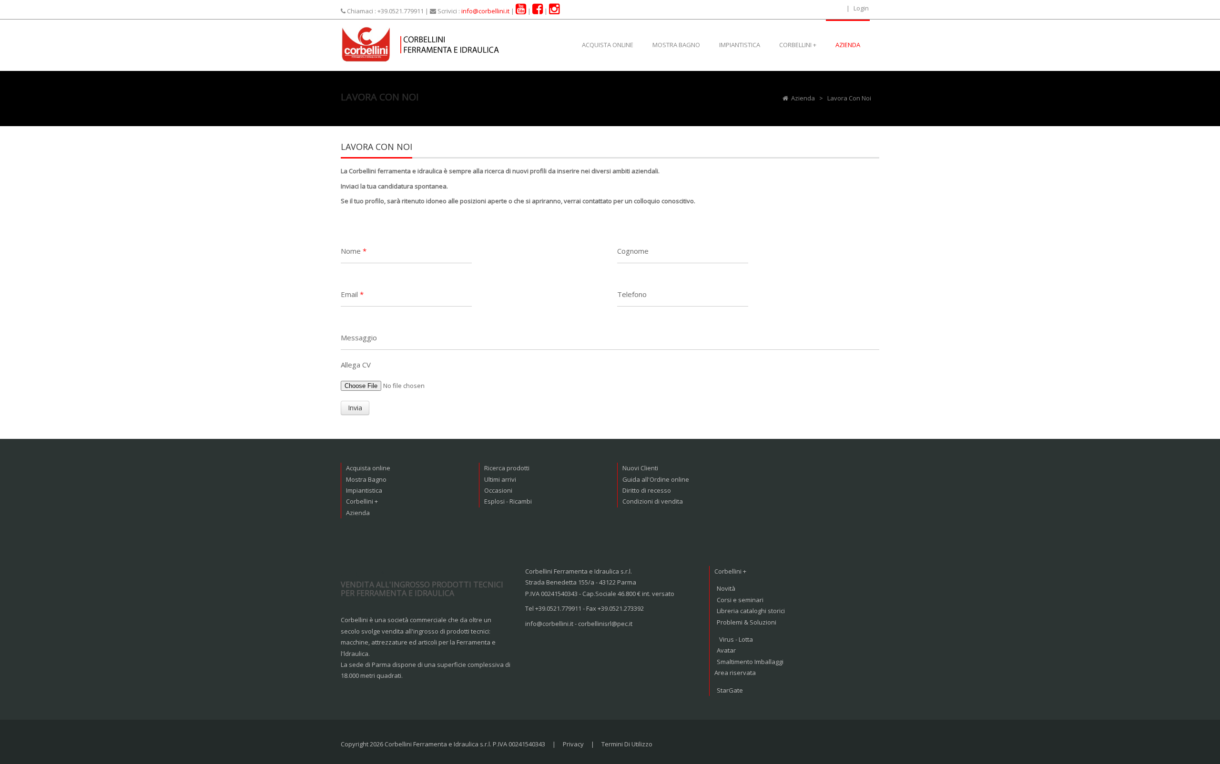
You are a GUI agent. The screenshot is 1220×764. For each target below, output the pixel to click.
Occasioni (498, 490)
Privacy (573, 744)
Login (861, 8)
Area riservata (735, 672)
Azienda (358, 512)
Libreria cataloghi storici (751, 610)
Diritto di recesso (646, 490)
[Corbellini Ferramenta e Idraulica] (422, 43)
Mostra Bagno (366, 479)
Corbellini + (362, 501)
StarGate (730, 690)
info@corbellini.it (485, 11)
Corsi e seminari (740, 599)
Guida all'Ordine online (655, 479)
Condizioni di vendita (652, 501)
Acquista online (368, 468)
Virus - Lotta (736, 639)
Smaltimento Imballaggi (750, 661)
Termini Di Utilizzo (626, 744)
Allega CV (356, 364)
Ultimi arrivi (500, 479)
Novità (726, 588)
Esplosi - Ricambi (508, 501)
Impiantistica (364, 490)
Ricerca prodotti (506, 468)
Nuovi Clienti (640, 468)
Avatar (726, 650)
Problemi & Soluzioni (746, 622)
